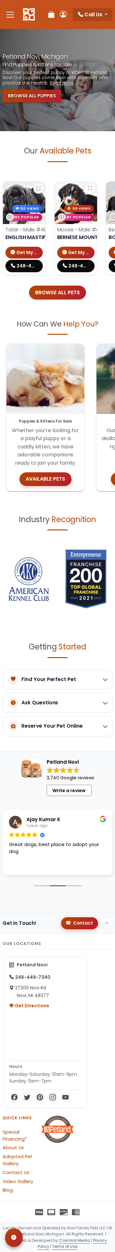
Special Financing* (15, 1135)
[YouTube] (65, 1097)
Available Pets (45, 479)
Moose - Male (84, 230)
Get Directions (31, 1005)
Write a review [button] (69, 790)
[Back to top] (106, 923)
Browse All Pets (57, 292)
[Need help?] (14, 1237)
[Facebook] (14, 1097)
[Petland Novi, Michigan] (29, 14)
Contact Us (16, 1172)
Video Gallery (18, 1181)
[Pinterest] (40, 1097)
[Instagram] (53, 1097)
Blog (8, 1190)
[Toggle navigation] (10, 14)
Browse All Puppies (32, 96)
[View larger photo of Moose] (90, 189)
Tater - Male (30, 230)
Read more (62, 83)
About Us (13, 1147)
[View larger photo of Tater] (38, 189)
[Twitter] (27, 1097)
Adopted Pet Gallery (18, 1160)
